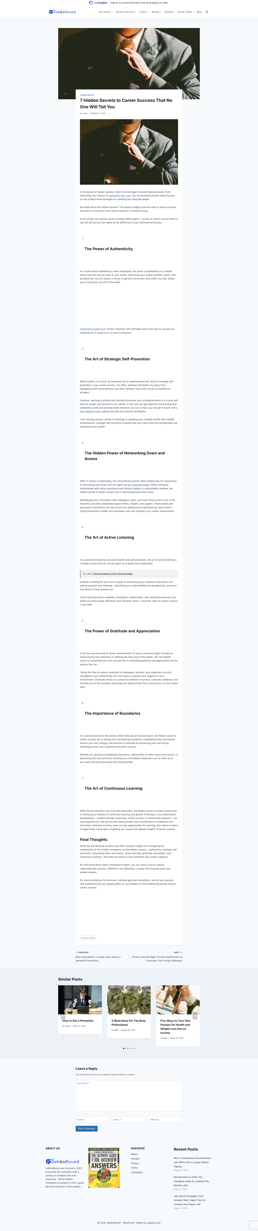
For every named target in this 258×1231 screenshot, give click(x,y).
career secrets (88, 938)
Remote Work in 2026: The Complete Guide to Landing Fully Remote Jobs (191, 1181)
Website (154, 1119)
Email (117, 1119)
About (134, 1154)
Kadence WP (154, 1222)
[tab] (123, 1048)
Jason (85, 113)
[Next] (195, 1015)
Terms (134, 1167)
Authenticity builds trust (93, 329)
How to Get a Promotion (77, 1020)
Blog (199, 12)
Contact (135, 1158)
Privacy (135, 1163)
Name (81, 1119)
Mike (116, 1030)
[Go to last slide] (63, 1015)
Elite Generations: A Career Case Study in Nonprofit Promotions (98, 956)
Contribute (136, 1172)
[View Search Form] (206, 11)
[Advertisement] (129, 307)
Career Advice (87, 95)
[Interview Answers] (103, 1168)
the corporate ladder (138, 484)
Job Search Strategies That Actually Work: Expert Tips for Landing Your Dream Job (190, 1200)
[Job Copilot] (129, 4)
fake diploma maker (90, 411)
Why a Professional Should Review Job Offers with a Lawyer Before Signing (192, 1162)
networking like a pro (120, 195)
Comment (83, 1083)
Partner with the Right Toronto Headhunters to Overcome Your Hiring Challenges (157, 956)
